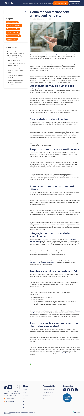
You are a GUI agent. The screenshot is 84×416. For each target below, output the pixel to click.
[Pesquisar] (25, 12)
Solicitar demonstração (61, 3)
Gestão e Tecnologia (13, 32)
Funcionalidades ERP (12, 29)
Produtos (26, 395)
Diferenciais (32, 3)
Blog (37, 3)
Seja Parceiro (46, 395)
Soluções (25, 3)
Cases (45, 3)
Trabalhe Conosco (48, 392)
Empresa (50, 3)
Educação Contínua (48, 389)
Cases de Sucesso (12, 22)
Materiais (41, 3)
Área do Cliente (75, 3)
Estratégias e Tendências (14, 25)
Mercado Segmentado (13, 35)
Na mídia (25, 407)
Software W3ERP (12, 39)
